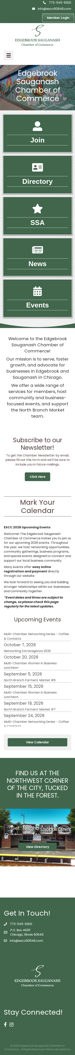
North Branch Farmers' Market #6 (30, 676)
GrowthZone (63, 1049)
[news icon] (37, 252)
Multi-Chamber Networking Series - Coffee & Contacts (36, 632)
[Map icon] (37, 211)
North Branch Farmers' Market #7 (30, 705)
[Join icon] (37, 129)
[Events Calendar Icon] (37, 293)
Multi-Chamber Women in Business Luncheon (30, 661)
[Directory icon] (37, 170)
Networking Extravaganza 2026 (27, 647)
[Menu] (8, 55)
